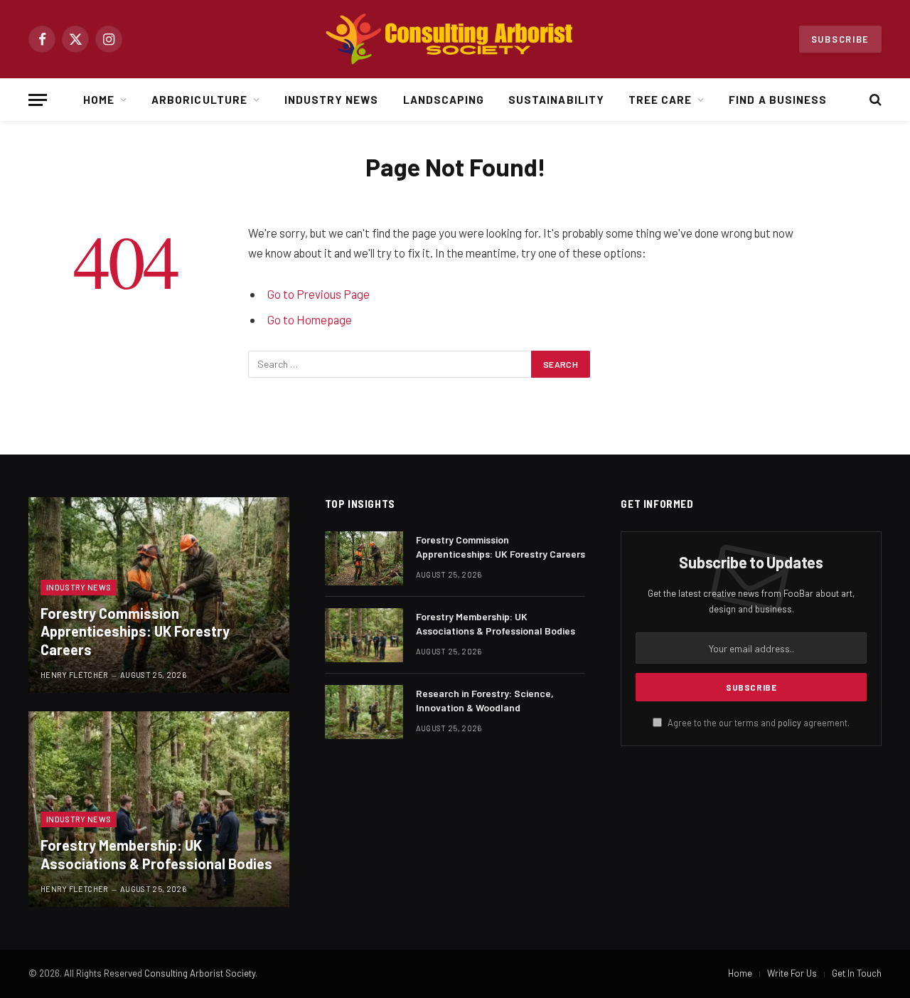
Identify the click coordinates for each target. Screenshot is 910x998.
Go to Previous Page (318, 294)
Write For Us (792, 973)
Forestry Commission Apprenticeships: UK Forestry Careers (135, 631)
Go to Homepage (309, 319)
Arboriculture (199, 99)
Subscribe (840, 39)
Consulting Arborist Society (199, 973)
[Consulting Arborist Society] (455, 39)
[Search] (874, 100)
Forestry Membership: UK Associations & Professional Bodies (156, 854)
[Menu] (37, 100)
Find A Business (778, 99)
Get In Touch (857, 973)
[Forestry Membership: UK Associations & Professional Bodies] (158, 809)
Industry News (331, 99)
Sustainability (556, 99)
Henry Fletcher (75, 674)
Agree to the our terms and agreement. (757, 722)
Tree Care (660, 99)
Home (98, 99)
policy (789, 722)
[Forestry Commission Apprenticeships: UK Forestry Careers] (158, 595)
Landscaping (444, 99)
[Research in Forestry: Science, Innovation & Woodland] (364, 712)
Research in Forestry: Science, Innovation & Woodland (485, 700)
